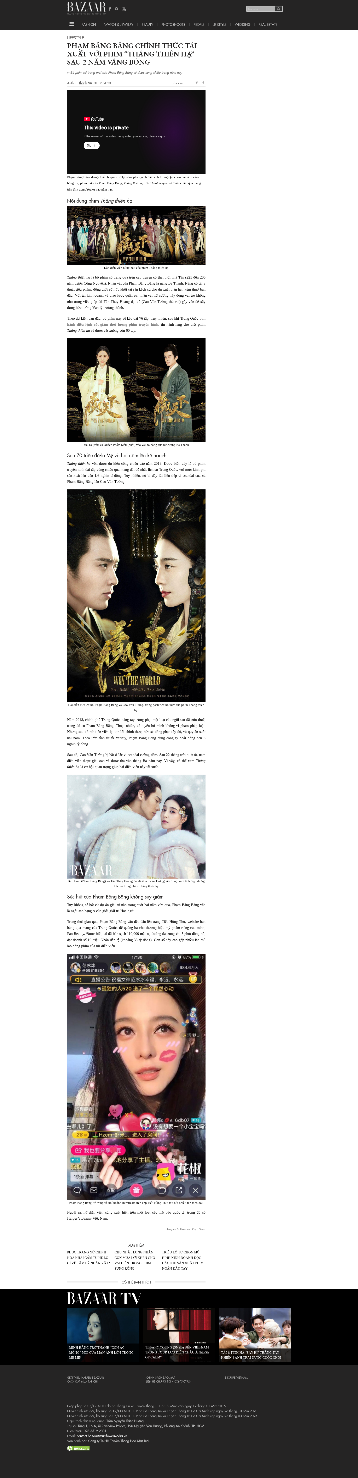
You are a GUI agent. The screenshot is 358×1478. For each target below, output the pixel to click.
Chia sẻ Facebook (203, 83)
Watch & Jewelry (118, 24)
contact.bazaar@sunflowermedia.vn (102, 1435)
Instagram (117, 9)
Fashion (89, 24)
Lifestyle (75, 37)
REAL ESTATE (268, 24)
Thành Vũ (85, 83)
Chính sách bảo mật (160, 1377)
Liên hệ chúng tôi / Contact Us (168, 1381)
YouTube (124, 9)
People (199, 24)
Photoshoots (173, 24)
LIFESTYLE (219, 24)
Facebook (110, 9)
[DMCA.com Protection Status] (78, 1447)
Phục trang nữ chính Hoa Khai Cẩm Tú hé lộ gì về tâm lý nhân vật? (88, 1258)
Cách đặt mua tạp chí (82, 1381)
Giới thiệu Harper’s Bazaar (85, 1377)
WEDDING (242, 24)
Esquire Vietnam (236, 1377)
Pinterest (198, 83)
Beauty (147, 24)
